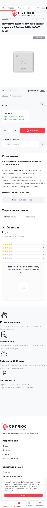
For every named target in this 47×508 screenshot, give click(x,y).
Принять (23, 495)
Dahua (42, 91)
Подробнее (8, 490)
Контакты (6, 472)
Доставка (6, 450)
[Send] (42, 144)
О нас (5, 446)
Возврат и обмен (10, 458)
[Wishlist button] (42, 103)
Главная (5, 19)
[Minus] (4, 130)
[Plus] (15, 130)
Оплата (5, 454)
